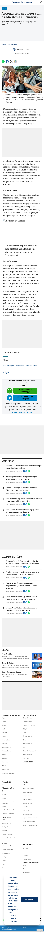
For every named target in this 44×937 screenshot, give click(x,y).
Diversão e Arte (13, 44)
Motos (3, 864)
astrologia (9, 365)
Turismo (4, 765)
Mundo (4, 736)
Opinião (4, 754)
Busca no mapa (27, 792)
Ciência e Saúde (6, 751)
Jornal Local (26, 852)
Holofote (4, 758)
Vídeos (4, 860)
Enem (24, 732)
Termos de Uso (6, 777)
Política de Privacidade (8, 773)
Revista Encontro (31, 862)
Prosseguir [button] (29, 899)
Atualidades (26, 872)
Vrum (4, 843)
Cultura (25, 740)
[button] (17, 921)
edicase (20, 365)
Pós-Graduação (27, 754)
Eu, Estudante (29, 715)
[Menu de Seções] (3, 2)
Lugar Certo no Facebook (30, 818)
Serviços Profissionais (8, 810)
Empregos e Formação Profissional (8, 802)
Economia (4, 732)
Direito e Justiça (6, 747)
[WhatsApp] (3, 62)
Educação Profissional (29, 751)
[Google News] (15, 62)
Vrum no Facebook (7, 868)
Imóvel (26, 782)
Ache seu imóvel (27, 785)
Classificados (8, 788)
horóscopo (32, 365)
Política (4, 725)
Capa (3, 718)
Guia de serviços (27, 803)
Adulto (4, 806)
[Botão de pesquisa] (41, 2)
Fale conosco (26, 758)
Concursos (28, 762)
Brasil (3, 729)
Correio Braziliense (11, 715)
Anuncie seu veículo (7, 849)
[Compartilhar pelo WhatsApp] (29, 471)
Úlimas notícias (27, 799)
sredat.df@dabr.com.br (22, 412)
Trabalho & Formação (29, 725)
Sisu (24, 747)
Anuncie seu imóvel (28, 788)
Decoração (26, 810)
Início (4, 44)
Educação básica (27, 718)
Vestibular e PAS (27, 743)
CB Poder (25, 855)
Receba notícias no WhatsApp (25, 391)
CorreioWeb (7, 782)
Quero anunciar (6, 791)
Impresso (6, 817)
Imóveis (4, 794)
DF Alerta (26, 848)
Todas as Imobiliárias (29, 821)
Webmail (4, 785)
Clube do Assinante (7, 834)
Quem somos (5, 769)
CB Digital (5, 827)
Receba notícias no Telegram (25, 398)
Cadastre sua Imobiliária (30, 825)
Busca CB (4, 830)
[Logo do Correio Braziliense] (22, 2)
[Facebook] (7, 62)
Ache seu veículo (6, 846)
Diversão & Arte (6, 740)
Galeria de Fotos (27, 814)
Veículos (4, 798)
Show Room (26, 807)
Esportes (4, 743)
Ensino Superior (27, 721)
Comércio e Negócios (8, 813)
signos (7, 372)
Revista (25, 869)
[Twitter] (11, 62)
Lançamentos (27, 796)
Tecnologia (5, 762)
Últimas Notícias (27, 736)
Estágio (25, 729)
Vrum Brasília (27, 859)
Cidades (4, 721)
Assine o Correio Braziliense (10, 838)
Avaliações (5, 857)
